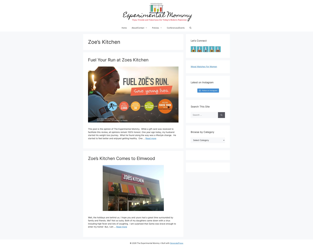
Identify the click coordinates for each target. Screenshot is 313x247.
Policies (155, 28)
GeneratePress (176, 243)
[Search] (221, 115)
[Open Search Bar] (190, 28)
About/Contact (138, 28)
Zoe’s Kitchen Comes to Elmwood (121, 158)
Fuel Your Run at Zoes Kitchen (118, 59)
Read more (150, 138)
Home (124, 28)
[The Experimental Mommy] (156, 12)
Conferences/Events (176, 28)
